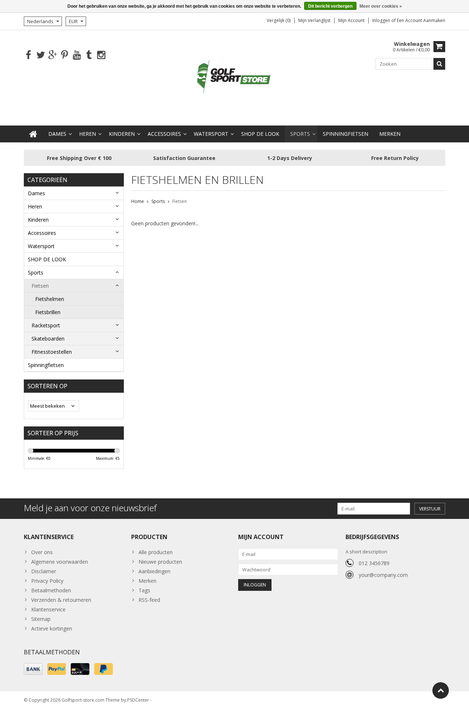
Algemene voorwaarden (59, 561)
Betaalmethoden (51, 590)
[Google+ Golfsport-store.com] (52, 55)
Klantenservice (48, 609)
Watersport (211, 133)
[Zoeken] (439, 64)
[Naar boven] (440, 690)
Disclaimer (43, 571)
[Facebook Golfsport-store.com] (28, 55)
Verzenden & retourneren (61, 599)
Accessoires (164, 133)
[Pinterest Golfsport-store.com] (64, 55)
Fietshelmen (49, 298)
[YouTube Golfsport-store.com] (76, 55)
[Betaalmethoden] (33, 669)
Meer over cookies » (380, 6)
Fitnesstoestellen (52, 351)
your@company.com (383, 574)
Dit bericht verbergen (330, 6)
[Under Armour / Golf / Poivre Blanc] (234, 77)
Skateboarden (48, 338)
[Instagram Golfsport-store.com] (101, 55)
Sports (300, 133)
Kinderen (122, 133)
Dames (57, 133)
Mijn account (351, 20)
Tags (144, 590)
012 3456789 (374, 563)
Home (137, 201)
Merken (389, 133)
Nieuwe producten (160, 561)
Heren (87, 133)
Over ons (42, 552)
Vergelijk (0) (279, 20)
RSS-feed (149, 599)
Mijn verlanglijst (314, 20)
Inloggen (381, 20)
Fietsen (40, 285)
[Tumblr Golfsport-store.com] (88, 55)
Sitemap (41, 618)
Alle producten (156, 552)
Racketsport (46, 325)
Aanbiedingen (154, 571)
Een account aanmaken (421, 20)
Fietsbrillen (47, 312)
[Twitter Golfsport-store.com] (40, 55)
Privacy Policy (47, 580)
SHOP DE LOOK (260, 133)
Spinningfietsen (345, 133)
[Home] (33, 134)
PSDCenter (138, 700)
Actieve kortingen (51, 628)
